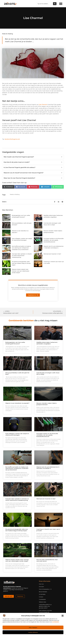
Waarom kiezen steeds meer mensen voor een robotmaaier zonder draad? (20, 271)
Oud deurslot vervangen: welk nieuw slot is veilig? (47, 373)
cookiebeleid (55, 622)
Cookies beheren (33, 632)
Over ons (41, 584)
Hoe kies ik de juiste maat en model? (33, 162)
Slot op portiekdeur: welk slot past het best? (17, 373)
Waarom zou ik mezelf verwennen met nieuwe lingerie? (33, 173)
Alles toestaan (33, 627)
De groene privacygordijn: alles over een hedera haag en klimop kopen (21, 263)
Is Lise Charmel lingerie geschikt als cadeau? (33, 167)
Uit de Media (42, 594)
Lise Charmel (43, 104)
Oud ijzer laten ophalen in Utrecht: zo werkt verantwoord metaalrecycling (22, 255)
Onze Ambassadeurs (44, 589)
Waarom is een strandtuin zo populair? (17, 403)
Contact (41, 596)
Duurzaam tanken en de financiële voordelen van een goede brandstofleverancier (54, 240)
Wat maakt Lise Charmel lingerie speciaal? (33, 157)
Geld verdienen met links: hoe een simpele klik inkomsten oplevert (45, 612)
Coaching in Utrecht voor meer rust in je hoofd (48, 529)
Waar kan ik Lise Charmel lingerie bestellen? (33, 178)
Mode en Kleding (7, 34)
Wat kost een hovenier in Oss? (52, 254)
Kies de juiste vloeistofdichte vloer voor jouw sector (47, 560)
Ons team (41, 586)
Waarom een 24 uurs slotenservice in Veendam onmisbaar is (47, 467)
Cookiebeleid (42, 599)
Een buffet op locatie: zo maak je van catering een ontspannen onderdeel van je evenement (21, 248)
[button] (62, 616)
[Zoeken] (54, 3)
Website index (42, 602)
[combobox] (45, 3)
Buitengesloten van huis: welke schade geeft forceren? (15, 343)
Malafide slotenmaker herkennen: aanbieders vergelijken (47, 343)
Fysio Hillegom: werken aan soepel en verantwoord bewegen (17, 434)
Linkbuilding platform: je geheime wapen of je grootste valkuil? (45, 606)
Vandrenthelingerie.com (12, 139)
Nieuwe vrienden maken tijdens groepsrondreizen (46, 403)
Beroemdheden (43, 591)
